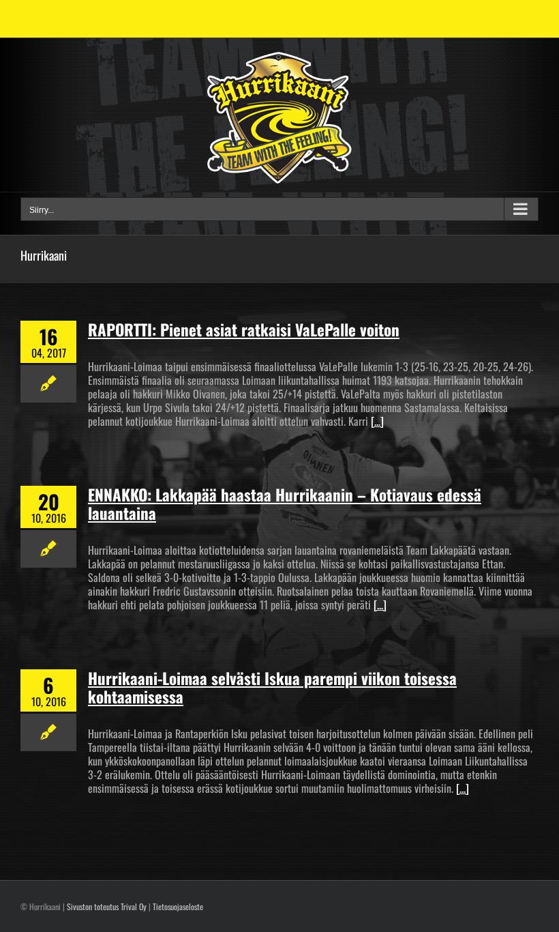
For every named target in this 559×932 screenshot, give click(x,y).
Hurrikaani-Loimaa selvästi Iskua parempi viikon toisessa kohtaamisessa (272, 687)
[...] (377, 421)
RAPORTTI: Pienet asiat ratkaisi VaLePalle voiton (243, 329)
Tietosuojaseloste (178, 906)
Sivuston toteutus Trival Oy (107, 906)
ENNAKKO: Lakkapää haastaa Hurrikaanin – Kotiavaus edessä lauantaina (284, 504)
